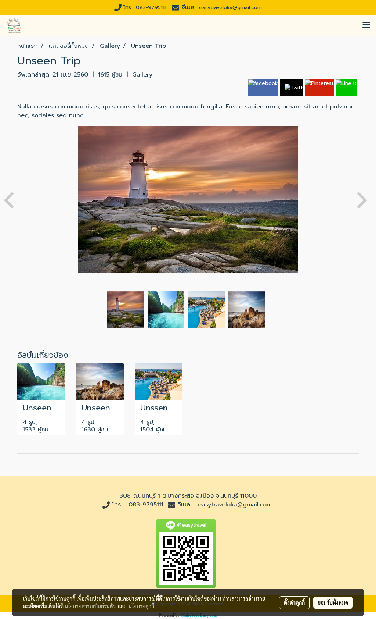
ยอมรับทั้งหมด (333, 602)
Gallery (142, 74)
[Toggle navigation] (366, 25)
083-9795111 (146, 504)
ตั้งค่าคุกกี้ (294, 602)
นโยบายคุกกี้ (141, 606)
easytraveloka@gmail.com (235, 504)
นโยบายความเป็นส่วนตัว (90, 606)
